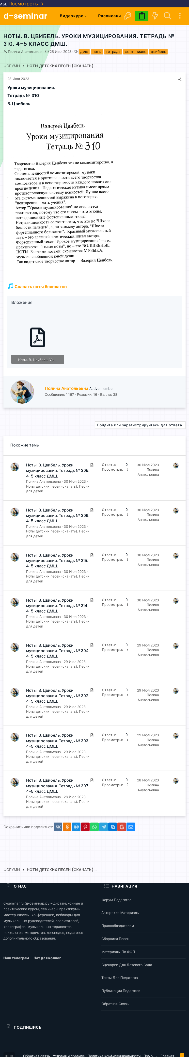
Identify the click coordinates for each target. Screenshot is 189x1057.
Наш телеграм (16, 958)
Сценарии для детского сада (126, 965)
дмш (84, 51)
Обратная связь (115, 1004)
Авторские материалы (120, 912)
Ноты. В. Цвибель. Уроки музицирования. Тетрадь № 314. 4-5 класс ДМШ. (57, 605)
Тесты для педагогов (119, 977)
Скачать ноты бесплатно (40, 286)
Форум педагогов (116, 900)
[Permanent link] (57, 88)
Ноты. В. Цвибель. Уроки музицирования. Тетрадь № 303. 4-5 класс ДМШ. (57, 740)
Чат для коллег (47, 958)
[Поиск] (167, 16)
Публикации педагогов (120, 991)
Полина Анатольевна (25, 51)
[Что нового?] (155, 16)
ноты (97, 51)
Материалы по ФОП (118, 952)
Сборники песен (115, 939)
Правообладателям (117, 926)
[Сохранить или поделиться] (179, 79)
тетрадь (113, 51)
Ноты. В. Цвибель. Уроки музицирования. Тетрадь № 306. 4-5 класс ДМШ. (57, 515)
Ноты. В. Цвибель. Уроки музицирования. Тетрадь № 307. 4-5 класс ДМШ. (57, 785)
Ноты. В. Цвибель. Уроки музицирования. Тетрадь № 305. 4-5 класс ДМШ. (57, 470)
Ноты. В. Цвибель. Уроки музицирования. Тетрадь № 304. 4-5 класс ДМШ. (58, 651)
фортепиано (135, 51)
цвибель (158, 51)
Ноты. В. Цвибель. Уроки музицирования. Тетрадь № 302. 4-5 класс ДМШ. (57, 696)
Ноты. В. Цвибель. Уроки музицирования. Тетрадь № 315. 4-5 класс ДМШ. (57, 560)
